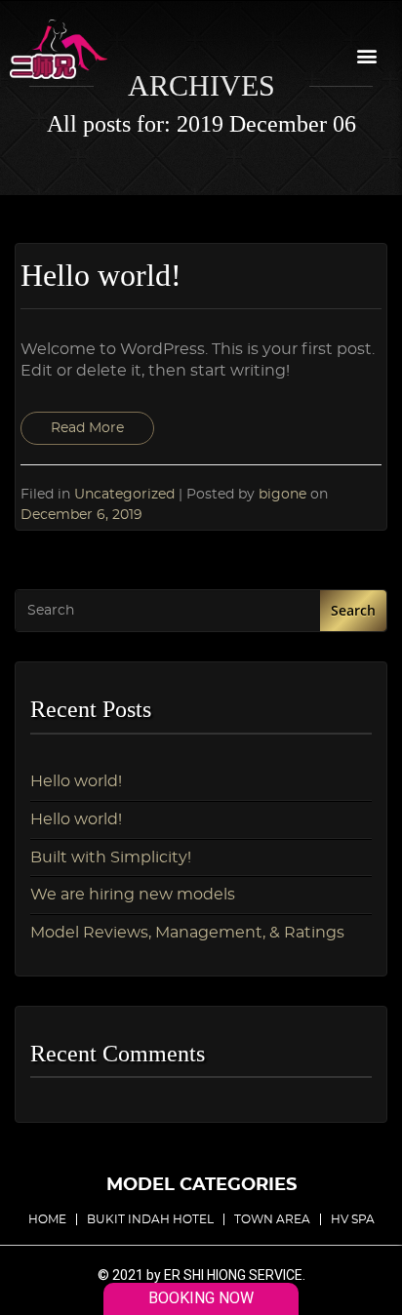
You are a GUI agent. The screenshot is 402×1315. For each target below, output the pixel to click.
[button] (366, 55)
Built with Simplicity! (110, 857)
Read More (87, 428)
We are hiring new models (132, 894)
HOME (47, 1219)
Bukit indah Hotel (150, 1219)
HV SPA (353, 1219)
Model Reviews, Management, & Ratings (187, 932)
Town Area (272, 1219)
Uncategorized (124, 494)
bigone (284, 494)
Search (353, 610)
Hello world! (76, 781)
